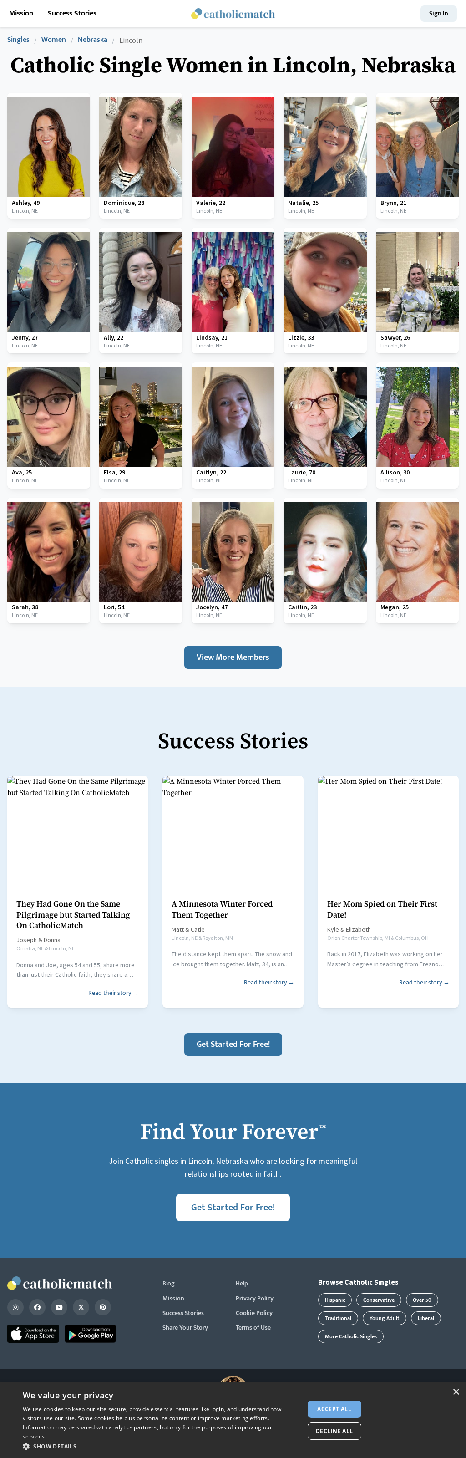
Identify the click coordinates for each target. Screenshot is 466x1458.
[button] (159, 1446)
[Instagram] (15, 1307)
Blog (168, 1283)
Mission (21, 14)
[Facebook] (37, 1307)
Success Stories (72, 14)
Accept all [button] (334, 1409)
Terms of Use (253, 1327)
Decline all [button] (334, 1431)
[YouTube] (59, 1307)
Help (242, 1283)
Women (53, 40)
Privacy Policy (255, 1298)
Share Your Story (185, 1327)
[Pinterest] (103, 1307)
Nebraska (92, 40)
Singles (18, 40)
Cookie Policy (254, 1313)
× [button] (455, 1392)
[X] (81, 1307)
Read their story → (113, 993)
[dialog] (233, 1420)
